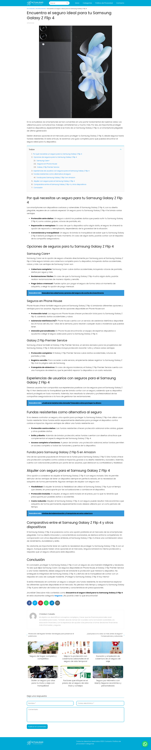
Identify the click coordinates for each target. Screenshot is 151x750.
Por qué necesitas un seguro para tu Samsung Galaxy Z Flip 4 (57, 154)
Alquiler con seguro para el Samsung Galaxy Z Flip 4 (54, 181)
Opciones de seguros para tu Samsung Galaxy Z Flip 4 (55, 157)
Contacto (120, 3)
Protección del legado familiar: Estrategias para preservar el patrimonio (51, 635)
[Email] (57, 603)
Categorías (87, 3)
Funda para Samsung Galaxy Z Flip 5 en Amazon (56, 177)
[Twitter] (34, 603)
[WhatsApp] (46, 603)
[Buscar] (67, 3)
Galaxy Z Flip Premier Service (48, 167)
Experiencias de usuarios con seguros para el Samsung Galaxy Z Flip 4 (61, 171)
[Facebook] (29, 603)
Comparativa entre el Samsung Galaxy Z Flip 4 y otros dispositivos (60, 184)
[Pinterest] (40, 603)
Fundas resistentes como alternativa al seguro (52, 174)
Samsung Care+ (43, 160)
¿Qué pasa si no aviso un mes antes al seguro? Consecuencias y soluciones (105, 635)
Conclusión (38, 187)
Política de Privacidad (104, 3)
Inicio (77, 3)
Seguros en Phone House (47, 164)
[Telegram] (51, 603)
